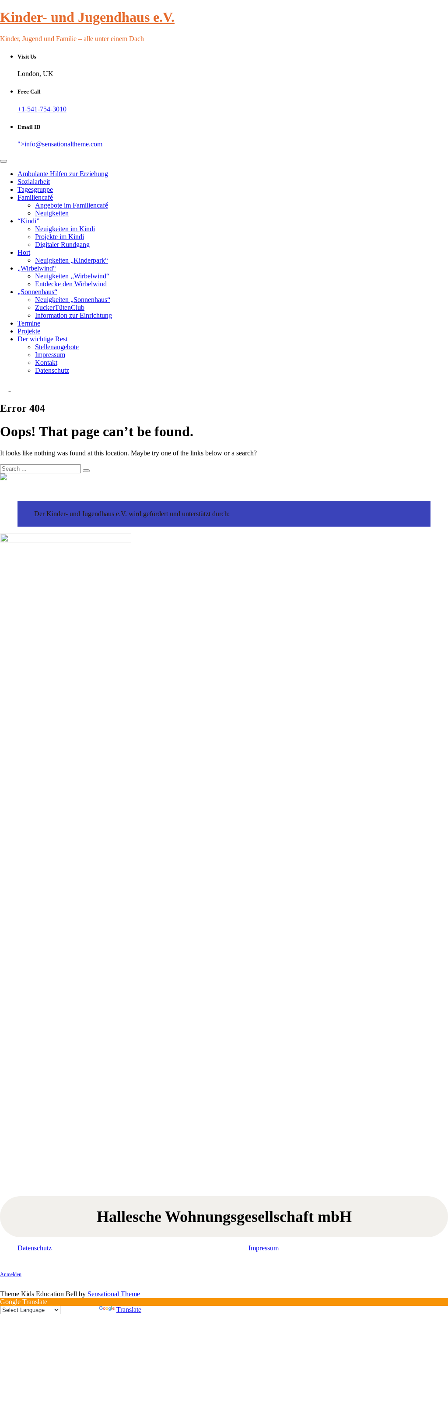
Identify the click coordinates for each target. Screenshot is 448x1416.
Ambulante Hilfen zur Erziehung (63, 173)
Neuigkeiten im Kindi (65, 229)
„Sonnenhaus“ (37, 291)
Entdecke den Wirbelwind (71, 284)
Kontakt (46, 362)
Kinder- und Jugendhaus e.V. (87, 17)
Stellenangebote (57, 347)
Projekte (29, 331)
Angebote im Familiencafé (71, 205)
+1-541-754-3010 (42, 109)
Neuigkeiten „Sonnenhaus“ (72, 299)
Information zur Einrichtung (73, 315)
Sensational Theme (114, 1294)
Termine (29, 323)
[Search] (86, 470)
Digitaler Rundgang (62, 244)
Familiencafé (35, 197)
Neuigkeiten (52, 213)
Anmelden (10, 1274)
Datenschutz (52, 370)
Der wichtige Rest (42, 339)
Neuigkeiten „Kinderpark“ (71, 260)
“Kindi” (28, 221)
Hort (24, 252)
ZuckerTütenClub (59, 307)
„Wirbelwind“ (37, 268)
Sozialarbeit (34, 181)
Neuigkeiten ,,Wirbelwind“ (72, 276)
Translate (128, 1309)
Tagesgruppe (35, 189)
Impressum (50, 354)
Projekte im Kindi (59, 236)
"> (60, 144)
